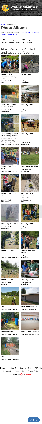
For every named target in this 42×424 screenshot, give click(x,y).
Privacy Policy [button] (33, 371)
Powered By (15, 374)
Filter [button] (23, 41)
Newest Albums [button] (14, 41)
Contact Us (12, 368)
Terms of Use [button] (19, 371)
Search (29, 41)
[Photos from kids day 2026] (10, 64)
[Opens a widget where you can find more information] (33, 420)
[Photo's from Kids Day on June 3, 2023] (30, 183)
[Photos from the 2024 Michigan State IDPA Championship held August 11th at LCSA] (10, 123)
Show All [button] (4, 41)
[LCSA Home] (21, 8)
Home (3, 24)
